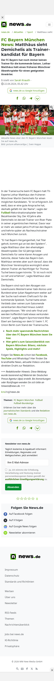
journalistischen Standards (17, 410)
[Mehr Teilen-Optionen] (37, 98)
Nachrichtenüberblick (17, 624)
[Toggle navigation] (49, 24)
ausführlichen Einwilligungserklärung (24, 479)
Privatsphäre (12, 646)
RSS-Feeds (10, 612)
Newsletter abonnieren (21, 532)
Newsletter (11, 603)
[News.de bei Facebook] (27, 668)
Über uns (10, 597)
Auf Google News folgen (22, 526)
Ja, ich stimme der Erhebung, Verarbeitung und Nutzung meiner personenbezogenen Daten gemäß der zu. (26, 474)
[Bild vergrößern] (51, 107)
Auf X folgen (15, 520)
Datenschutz (12, 575)
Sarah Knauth (22, 80)
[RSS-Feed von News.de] (36, 668)
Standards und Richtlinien (19, 581)
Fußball (39, 400)
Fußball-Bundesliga (23, 403)
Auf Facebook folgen (20, 513)
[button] (27, 90)
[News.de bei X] (32, 668)
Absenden (13, 487)
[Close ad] (2, 17)
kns (3, 392)
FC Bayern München (24, 400)
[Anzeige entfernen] (52, 670)
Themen (9, 618)
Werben (9, 591)
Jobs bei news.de (14, 634)
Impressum (11, 569)
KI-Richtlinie (11, 640)
